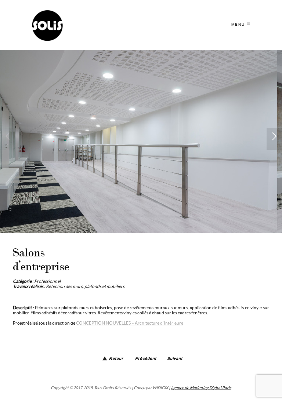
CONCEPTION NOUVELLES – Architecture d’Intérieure (129, 323)
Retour (116, 359)
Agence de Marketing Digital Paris (201, 387)
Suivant (174, 359)
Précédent (145, 359)
